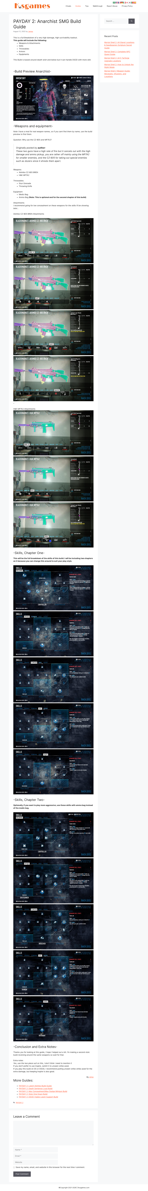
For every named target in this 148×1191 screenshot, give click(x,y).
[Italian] (124, 2)
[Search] (131, 21)
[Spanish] (135, 2)
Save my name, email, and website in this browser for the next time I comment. (50, 1167)
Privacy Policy (127, 6)
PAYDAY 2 (19, 1103)
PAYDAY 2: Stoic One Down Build (33, 1094)
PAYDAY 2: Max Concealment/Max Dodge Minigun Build (43, 1091)
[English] (116, 2)
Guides (78, 6)
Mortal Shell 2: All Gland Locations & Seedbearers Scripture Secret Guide (119, 45)
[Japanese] (127, 2)
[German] (122, 2)
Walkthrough (97, 6)
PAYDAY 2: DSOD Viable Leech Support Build (38, 1097)
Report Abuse (112, 6)
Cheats (68, 6)
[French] (119, 2)
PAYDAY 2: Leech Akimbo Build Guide (35, 1086)
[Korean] (129, 2)
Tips (87, 6)
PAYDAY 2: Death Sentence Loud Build (35, 1088)
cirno (91, 1077)
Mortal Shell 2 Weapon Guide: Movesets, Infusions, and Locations (117, 74)
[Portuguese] (132, 2)
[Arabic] (114, 2)
